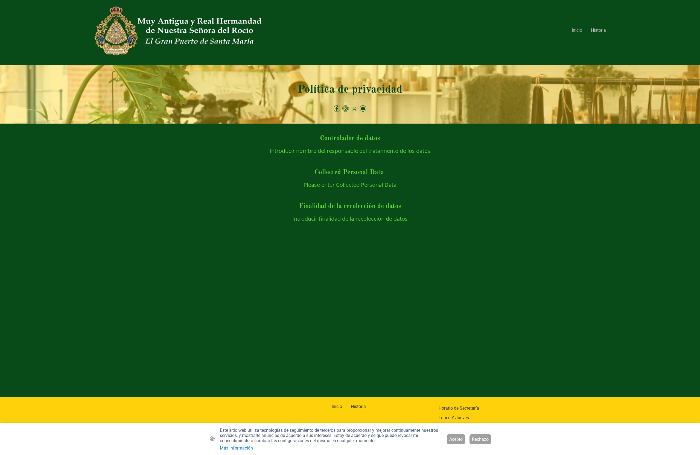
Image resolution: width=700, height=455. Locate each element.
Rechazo (480, 439)
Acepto (456, 439)
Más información (236, 448)
